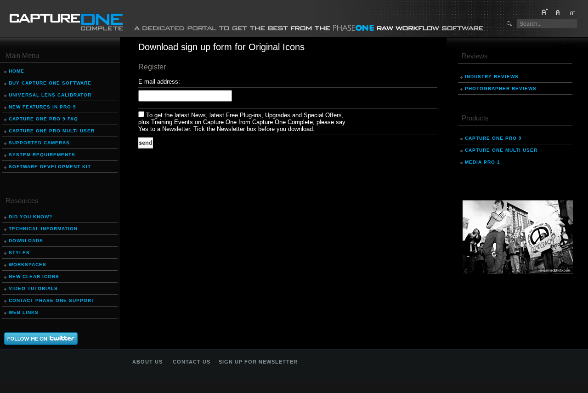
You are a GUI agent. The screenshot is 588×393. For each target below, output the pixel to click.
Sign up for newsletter (258, 362)
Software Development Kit (50, 166)
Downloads (26, 240)
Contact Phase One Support (52, 300)
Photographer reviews (501, 88)
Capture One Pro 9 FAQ (43, 118)
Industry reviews (492, 76)
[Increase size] (544, 13)
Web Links (24, 312)
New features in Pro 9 (42, 106)
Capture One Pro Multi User (52, 130)
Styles (19, 252)
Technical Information (43, 228)
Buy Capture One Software (50, 82)
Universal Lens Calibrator (50, 94)
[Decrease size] (572, 13)
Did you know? (30, 216)
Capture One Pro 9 (493, 138)
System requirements (42, 154)
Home (16, 71)
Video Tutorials (33, 288)
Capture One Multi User (501, 150)
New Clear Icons (34, 276)
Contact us (191, 362)
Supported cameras (39, 142)
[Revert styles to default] (558, 13)
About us (147, 362)
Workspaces (27, 264)
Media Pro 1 (482, 162)
